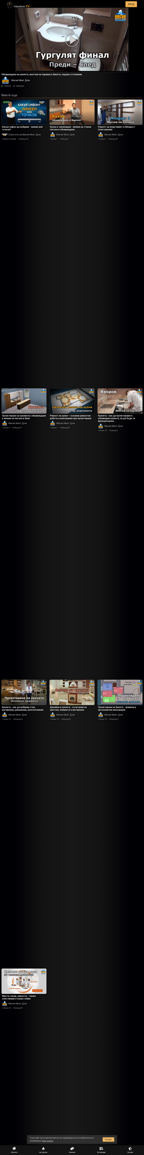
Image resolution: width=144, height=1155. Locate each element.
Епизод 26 (66, 719)
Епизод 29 (18, 1008)
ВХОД (131, 4)
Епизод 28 (65, 428)
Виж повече (47, 1141)
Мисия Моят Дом (20, 80)
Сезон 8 (7, 86)
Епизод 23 (17, 428)
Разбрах (108, 1139)
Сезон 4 (102, 139)
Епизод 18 (23, 139)
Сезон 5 (6, 428)
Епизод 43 (113, 139)
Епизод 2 (20, 86)
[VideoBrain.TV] (18, 4)
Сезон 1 (54, 139)
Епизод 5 (64, 139)
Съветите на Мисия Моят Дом (24, 134)
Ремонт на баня (9, 139)
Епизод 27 (114, 719)
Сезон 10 (103, 430)
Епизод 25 (18, 719)
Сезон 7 (54, 428)
